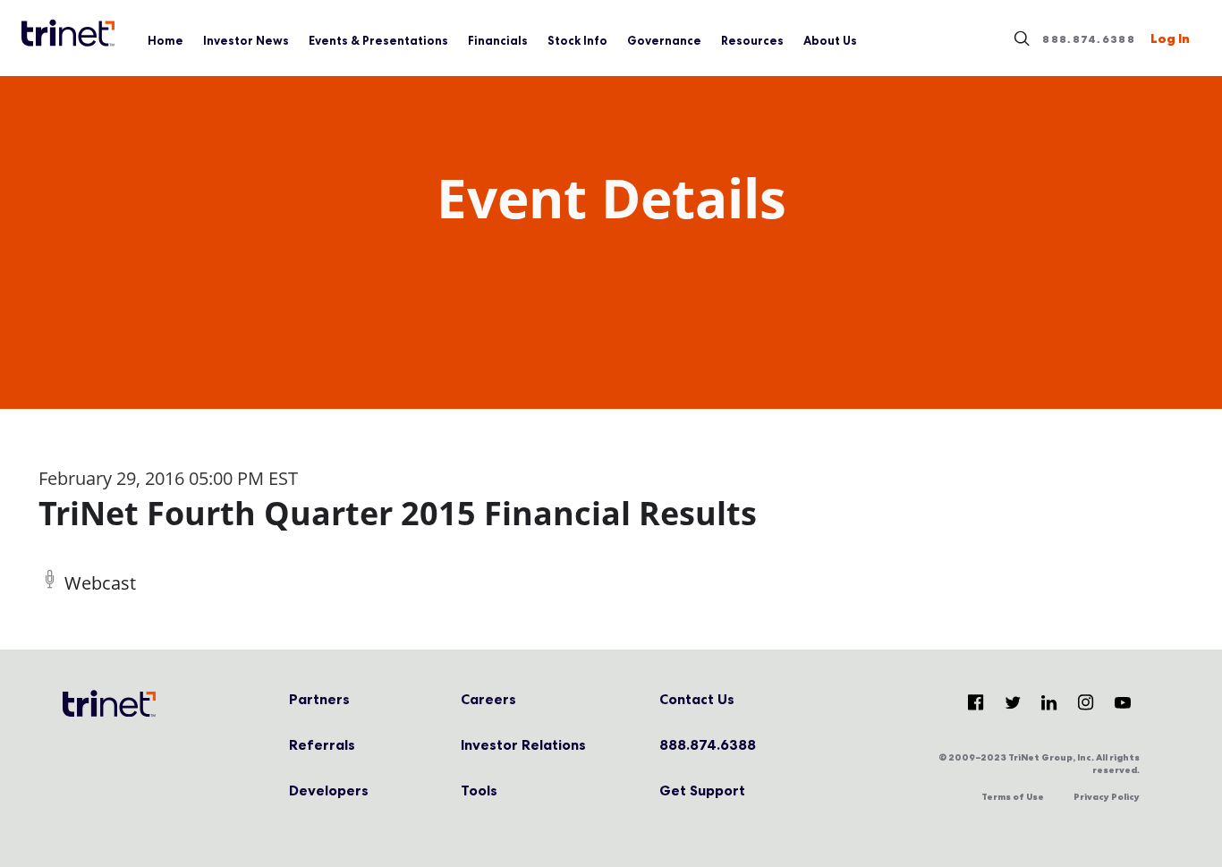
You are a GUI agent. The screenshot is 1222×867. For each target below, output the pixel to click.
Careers (488, 699)
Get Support (702, 790)
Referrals (322, 744)
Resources (752, 40)
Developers (329, 790)
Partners (319, 699)
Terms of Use (1012, 797)
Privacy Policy (1106, 797)
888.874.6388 (1088, 39)
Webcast (100, 583)
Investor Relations (523, 744)
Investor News (246, 40)
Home (165, 40)
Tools (479, 790)
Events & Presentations (378, 40)
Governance (664, 40)
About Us (830, 40)
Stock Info (577, 40)
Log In (1170, 38)
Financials (498, 40)
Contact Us (696, 699)
